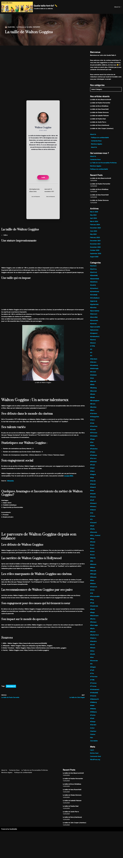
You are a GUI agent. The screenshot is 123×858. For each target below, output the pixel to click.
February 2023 (95, 237)
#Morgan (93, 574)
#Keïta (92, 529)
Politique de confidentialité (100, 137)
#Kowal (92, 542)
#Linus (92, 551)
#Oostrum (93, 587)
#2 (91, 349)
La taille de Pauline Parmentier (100, 103)
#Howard (93, 503)
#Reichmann (94, 616)
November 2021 (95, 244)
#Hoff (92, 500)
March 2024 (94, 221)
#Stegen (93, 667)
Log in (92, 750)
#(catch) (93, 285)
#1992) (92, 346)
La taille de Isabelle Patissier (99, 115)
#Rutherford (94, 635)
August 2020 (94, 257)
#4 (91, 356)
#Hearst (93, 487)
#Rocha (92, 619)
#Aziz (92, 378)
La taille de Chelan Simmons (99, 112)
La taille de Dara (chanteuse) (99, 125)
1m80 (43, 177)
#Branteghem (94, 401)
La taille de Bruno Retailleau (99, 106)
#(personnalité (95, 327)
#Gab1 (92, 468)
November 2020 (95, 247)
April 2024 (93, 218)
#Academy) (94, 365)
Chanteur (93, 731)
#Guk (92, 478)
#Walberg (93, 702)
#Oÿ (91, 593)
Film (91, 738)
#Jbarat (93, 510)
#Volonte (93, 696)
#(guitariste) (94, 304)
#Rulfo (92, 628)
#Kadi (92, 526)
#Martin (93, 558)
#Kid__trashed (95, 535)
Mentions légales (96, 144)
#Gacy (92, 471)
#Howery (93, 506)
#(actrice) (93, 272)
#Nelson (93, 583)
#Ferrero (93, 458)
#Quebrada (94, 606)
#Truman (93, 686)
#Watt (92, 705)
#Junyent (93, 522)
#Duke (92, 445)
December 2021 (95, 241)
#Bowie (92, 394)
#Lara (92, 545)
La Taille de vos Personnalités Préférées (103, 163)
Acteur (92, 728)
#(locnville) (93, 317)
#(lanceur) (93, 314)
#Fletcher (93, 462)
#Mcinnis (93, 564)
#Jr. (91, 519)
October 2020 (94, 250)
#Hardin (93, 481)
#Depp (92, 439)
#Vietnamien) (94, 689)
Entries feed (94, 753)
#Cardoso (93, 413)
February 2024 (95, 225)
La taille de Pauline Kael (98, 119)
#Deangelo (93, 436)
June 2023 (93, 231)
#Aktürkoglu (94, 368)
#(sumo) (93, 340)
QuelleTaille (11, 27)
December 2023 (95, 228)
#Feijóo (92, 452)
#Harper (93, 484)
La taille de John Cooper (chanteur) (101, 128)
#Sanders (93, 641)
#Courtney (93, 426)
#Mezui (92, 567)
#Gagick (93, 474)
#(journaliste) (94, 311)
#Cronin (93, 429)
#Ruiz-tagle (94, 625)
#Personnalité (11, 686)
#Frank (92, 465)
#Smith (92, 654)
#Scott (92, 644)
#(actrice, (93, 269)
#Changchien (94, 417)
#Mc (91, 561)
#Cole (92, 423)
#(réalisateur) (94, 336)
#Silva (92, 651)
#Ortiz (92, 590)
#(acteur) (93, 266)
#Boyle (92, 397)
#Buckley (93, 407)
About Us (93, 134)
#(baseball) (94, 275)
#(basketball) (94, 279)
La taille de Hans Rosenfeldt (99, 109)
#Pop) (92, 603)
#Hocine (93, 497)
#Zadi (92, 718)
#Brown (92, 404)
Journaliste (94, 741)
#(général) (93, 301)
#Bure (92, 410)
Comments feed (95, 756)
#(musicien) (94, 320)
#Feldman (93, 455)
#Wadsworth (94, 699)
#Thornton (93, 676)
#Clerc (92, 420)
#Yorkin (92, 715)
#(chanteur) (94, 288)
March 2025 (94, 212)
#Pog (92, 599)
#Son (92, 657)
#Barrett (93, 381)
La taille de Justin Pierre (98, 122)
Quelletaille (13, 829)
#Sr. (91, 664)
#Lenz (92, 548)
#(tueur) (93, 343)
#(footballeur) (94, 298)
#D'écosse (93, 433)
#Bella (92, 384)
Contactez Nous (96, 141)
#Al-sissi (93, 372)
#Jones (92, 516)
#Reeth (92, 609)
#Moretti (93, 571)
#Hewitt (93, 494)
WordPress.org (95, 759)
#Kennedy (93, 532)
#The (92, 673)
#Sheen (92, 648)
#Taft (92, 670)
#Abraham (93, 359)
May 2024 (93, 215)
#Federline (94, 449)
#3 (91, 352)
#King (92, 539)
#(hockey (93, 307)
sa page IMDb (68, 476)
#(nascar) (93, 323)
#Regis (92, 612)
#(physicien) (94, 330)
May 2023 (93, 234)
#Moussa (93, 577)
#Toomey (93, 683)
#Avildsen (93, 375)
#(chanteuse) (94, 291)
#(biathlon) (93, 282)
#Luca (92, 555)
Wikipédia (10, 481)
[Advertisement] (43, 59)
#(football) (93, 295)
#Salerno (93, 638)
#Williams (93, 712)
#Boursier (93, 391)
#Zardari (93, 725)
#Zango (92, 721)
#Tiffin (92, 680)
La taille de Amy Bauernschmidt (100, 99)
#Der (92, 442)
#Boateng (93, 388)
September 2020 (95, 253)
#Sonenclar (94, 661)
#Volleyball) (94, 693)
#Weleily (93, 709)
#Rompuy (93, 622)
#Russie (92, 632)
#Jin (91, 513)
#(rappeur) (93, 333)
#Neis (92, 580)
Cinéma (92, 734)
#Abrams (93, 362)
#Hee (92, 490)
